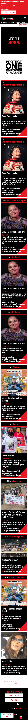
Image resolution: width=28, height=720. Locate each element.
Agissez (14, 700)
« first (15, 679)
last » (16, 683)
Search (23, 22)
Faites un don (11, 22)
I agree (4, 12)
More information (5, 9)
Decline (12, 12)
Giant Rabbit (19, 709)
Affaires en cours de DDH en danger (21, 715)
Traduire (24, 24)
